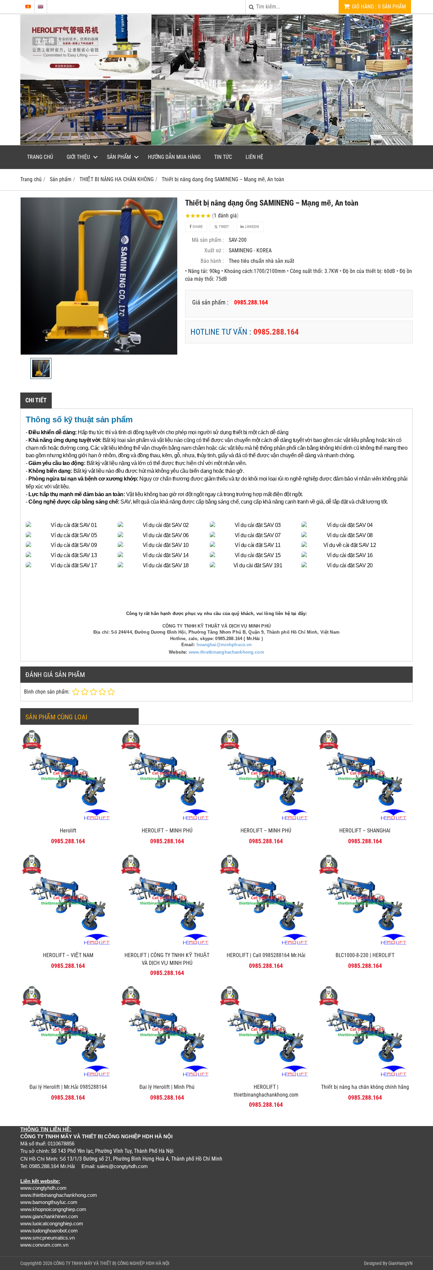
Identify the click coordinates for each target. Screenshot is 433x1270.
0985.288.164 (276, 332)
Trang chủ (40, 157)
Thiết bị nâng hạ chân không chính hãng (365, 1087)
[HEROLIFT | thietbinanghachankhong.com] (266, 1078)
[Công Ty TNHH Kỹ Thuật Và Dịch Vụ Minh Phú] (216, 143)
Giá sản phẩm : (210, 302)
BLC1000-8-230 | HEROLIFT (365, 955)
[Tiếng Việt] (28, 6)
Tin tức (223, 157)
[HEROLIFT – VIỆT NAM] (68, 946)
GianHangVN (400, 1263)
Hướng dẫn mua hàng (174, 157)
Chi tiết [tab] (36, 400)
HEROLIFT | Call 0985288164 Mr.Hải (266, 955)
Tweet (223, 227)
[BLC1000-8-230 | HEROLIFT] (365, 946)
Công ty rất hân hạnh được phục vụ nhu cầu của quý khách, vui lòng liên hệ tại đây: (216, 613)
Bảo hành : (212, 261)
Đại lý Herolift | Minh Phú (167, 1087)
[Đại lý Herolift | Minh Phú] (167, 1078)
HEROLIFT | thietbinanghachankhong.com (266, 1091)
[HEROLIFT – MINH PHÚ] (167, 822)
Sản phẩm (119, 157)
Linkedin (251, 227)
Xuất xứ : (214, 250)
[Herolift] (68, 822)
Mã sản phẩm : (208, 240)
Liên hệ (254, 157)
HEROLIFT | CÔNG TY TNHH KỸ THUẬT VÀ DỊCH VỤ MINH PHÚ (166, 959)
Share (197, 227)
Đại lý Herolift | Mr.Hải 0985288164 (68, 1087)
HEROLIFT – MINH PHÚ (167, 830)
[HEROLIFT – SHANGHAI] (365, 822)
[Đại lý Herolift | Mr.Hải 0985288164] (68, 1078)
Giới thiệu (78, 157)
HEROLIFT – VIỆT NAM (68, 955)
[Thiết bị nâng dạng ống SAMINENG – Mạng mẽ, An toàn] (98, 276)
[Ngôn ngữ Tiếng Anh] (40, 6)
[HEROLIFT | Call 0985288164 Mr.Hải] (266, 946)
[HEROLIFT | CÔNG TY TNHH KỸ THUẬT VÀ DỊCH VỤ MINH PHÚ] (167, 946)
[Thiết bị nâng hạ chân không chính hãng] (365, 1078)
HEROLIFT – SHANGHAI (364, 830)
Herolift (68, 830)
